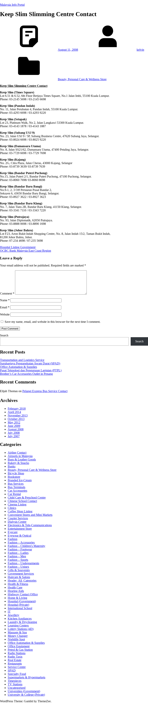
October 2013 (16, 419)
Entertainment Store (20, 528)
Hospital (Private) (18, 604)
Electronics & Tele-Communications (30, 525)
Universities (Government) (24, 691)
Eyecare (13, 532)
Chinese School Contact (22, 501)
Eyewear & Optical (19, 535)
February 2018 (17, 408)
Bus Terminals (16, 487)
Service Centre (17, 667)
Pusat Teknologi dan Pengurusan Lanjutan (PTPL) (30, 370)
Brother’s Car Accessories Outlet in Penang (26, 373)
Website (5, 314)
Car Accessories (17, 490)
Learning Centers (18, 625)
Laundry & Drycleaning (22, 622)
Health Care (15, 587)
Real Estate (14, 660)
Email (4, 307)
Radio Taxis (15, 656)
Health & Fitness (18, 584)
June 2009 (14, 425)
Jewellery (13, 615)
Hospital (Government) (22, 601)
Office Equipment (18, 646)
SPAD (12, 670)
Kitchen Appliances (20, 618)
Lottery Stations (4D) (21, 629)
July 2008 (14, 432)
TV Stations (15, 684)
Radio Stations (16, 653)
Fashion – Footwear (20, 549)
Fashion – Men (17, 556)
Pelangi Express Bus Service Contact (44, 391)
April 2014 (14, 412)
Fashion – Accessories (21, 542)
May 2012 (14, 422)
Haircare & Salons (19, 577)
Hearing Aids (16, 591)
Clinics (12, 508)
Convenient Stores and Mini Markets (30, 514)
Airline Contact (17, 452)
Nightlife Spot (16, 639)
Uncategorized (16, 687)
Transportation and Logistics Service (22, 360)
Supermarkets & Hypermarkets (26, 677)
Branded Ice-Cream (20, 480)
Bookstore (14, 476)
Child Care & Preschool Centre (27, 497)
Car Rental (14, 494)
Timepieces (14, 680)
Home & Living (17, 597)
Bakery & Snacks (18, 463)
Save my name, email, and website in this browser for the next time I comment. (52, 321)
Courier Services (18, 518)
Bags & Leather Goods (22, 459)
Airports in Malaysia (20, 456)
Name (5, 300)
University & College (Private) (26, 694)
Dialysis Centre (17, 521)
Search (4, 335)
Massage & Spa (17, 632)
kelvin (140, 49)
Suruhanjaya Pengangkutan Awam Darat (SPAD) (30, 363)
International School (20, 608)
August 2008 (16, 429)
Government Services (21, 573)
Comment (7, 293)
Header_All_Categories (22, 580)
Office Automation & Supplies (18, 367)
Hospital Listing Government (17, 247)
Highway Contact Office (23, 594)
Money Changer (18, 635)
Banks (11, 466)
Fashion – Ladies (18, 552)
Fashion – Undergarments (23, 563)
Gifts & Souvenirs (19, 570)
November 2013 (18, 415)
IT (9, 611)
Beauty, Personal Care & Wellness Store (82, 79)
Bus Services (16, 483)
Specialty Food (17, 674)
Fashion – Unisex (18, 566)
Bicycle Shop (16, 473)
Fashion (12, 539)
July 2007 (14, 436)
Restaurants (15, 663)
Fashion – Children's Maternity (26, 546)
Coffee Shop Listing (20, 511)
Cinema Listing (17, 504)
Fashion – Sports (18, 559)
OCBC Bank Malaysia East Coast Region (25, 250)
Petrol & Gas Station (20, 649)
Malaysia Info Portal (12, 4)
